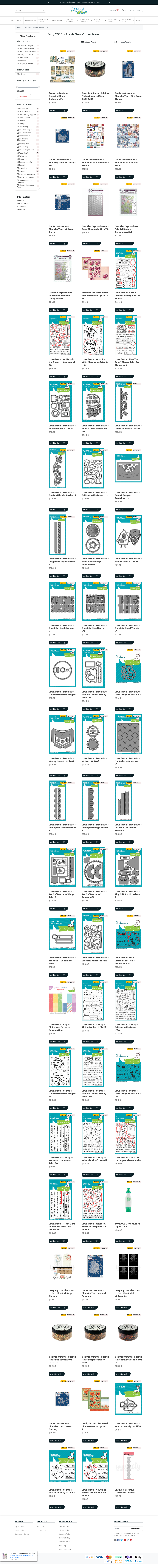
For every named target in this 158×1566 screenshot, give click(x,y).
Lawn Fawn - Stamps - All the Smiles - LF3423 (94, 1026)
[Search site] (43, 10)
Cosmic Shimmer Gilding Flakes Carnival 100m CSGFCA (62, 1359)
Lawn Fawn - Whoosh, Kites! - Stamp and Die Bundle (94, 1226)
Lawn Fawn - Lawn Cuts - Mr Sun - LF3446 (95, 760)
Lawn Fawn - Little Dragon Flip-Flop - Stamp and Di (125, 960)
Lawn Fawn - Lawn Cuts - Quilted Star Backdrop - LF (128, 761)
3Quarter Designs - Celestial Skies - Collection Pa (59, 96)
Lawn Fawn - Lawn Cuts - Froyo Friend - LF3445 (128, 560)
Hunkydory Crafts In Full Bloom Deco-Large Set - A (95, 1426)
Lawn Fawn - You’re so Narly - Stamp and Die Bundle (94, 1492)
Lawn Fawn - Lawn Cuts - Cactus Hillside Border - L (62, 494)
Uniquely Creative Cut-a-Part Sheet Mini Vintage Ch (127, 1293)
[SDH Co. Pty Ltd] (79, 10)
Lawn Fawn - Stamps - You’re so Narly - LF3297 (62, 1491)
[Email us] (115, 1540)
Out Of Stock (88, 1307)
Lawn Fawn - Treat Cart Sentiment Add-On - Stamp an (62, 1226)
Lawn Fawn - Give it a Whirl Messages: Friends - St (95, 362)
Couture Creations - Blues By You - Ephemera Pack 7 (95, 162)
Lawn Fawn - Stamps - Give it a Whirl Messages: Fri (62, 1093)
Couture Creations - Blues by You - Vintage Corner (61, 229)
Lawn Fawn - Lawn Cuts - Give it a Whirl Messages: (62, 693)
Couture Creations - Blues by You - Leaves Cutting (61, 1426)
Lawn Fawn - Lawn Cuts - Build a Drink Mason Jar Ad (95, 428)
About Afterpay (65, 1549)
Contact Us (21, 207)
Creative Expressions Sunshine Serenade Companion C (60, 295)
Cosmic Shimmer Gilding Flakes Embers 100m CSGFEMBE (95, 96)
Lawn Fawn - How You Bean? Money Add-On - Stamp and (127, 362)
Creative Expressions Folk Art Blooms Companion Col (126, 229)
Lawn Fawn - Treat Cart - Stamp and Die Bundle (128, 1159)
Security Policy (64, 1542)
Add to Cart (55, 110)
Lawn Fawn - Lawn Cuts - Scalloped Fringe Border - (95, 827)
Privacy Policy (64, 1530)
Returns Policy (22, 204)
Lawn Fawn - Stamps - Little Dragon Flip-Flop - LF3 (128, 1093)
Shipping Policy (65, 1534)
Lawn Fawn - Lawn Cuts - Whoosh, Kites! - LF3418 (95, 959)
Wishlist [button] (113, 10)
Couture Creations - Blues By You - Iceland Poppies (94, 1293)
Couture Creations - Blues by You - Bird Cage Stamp (128, 96)
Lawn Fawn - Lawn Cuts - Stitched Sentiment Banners (128, 827)
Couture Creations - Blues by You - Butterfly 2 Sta (62, 162)
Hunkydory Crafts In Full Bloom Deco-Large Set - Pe (95, 295)
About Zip (21, 210)
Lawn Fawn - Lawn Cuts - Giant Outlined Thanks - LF (128, 628)
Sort (115, 42)
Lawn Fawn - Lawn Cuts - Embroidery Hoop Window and (95, 561)
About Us (20, 200)
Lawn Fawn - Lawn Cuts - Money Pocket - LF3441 (62, 760)
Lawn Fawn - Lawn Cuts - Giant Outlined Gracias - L (62, 628)
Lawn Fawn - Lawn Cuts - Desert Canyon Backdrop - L (128, 495)
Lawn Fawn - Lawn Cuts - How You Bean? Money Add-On (95, 694)
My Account (135, 10)
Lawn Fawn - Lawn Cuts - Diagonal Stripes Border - (62, 561)
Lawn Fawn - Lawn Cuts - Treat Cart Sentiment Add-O (62, 960)
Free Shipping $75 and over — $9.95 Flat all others (79, 2)
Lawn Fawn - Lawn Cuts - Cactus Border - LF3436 (128, 427)
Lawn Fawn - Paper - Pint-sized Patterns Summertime (60, 1027)
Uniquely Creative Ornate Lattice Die (125, 1491)
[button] (16, 20)
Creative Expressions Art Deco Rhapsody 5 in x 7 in (95, 228)
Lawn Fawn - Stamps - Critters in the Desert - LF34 (127, 1027)
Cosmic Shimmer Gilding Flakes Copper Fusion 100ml (95, 1359)
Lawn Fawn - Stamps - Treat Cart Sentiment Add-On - (61, 1160)
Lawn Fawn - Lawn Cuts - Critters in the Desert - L (95, 494)
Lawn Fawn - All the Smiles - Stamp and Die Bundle (127, 295)
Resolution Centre (22, 1534)
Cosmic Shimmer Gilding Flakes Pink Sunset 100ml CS (128, 1359)
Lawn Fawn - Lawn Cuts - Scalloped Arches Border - (62, 827)
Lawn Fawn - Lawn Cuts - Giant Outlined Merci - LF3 (95, 628)
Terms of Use (64, 1526)
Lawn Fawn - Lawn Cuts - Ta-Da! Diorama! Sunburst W (95, 894)
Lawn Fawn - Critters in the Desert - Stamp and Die (62, 362)
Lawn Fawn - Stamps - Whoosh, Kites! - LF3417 (94, 1159)
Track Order (19, 1530)
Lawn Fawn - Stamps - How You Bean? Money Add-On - (94, 1093)
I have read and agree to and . (126, 1534)
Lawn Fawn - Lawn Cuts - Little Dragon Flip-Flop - (128, 693)
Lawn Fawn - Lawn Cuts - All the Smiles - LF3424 (62, 427)
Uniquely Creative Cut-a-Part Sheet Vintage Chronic (61, 1293)
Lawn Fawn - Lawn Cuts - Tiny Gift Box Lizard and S (128, 894)
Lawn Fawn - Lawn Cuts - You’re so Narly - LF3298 (128, 1425)
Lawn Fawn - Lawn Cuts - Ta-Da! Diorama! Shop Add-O (62, 894)
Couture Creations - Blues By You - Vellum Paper (126, 162)
